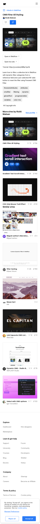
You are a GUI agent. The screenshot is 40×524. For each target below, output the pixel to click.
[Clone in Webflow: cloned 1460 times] (13, 22)
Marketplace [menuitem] (7, 432)
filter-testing (12, 269)
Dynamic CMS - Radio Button (17, 368)
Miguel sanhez (12, 238)
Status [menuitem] (23, 463)
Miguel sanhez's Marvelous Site (18, 236)
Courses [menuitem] (6, 453)
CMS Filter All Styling (11, 143)
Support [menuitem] (6, 443)
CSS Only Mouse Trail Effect (14, 204)
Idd (8, 304)
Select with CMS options (17, 401)
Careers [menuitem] (6, 481)
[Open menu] (36, 4)
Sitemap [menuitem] (24, 476)
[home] (4, 4)
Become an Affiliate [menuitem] (28, 481)
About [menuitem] (5, 476)
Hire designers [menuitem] (26, 427)
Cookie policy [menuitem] (26, 495)
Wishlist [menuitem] (23, 458)
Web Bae (10, 337)
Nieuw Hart (11, 302)
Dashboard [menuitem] (7, 427)
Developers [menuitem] (25, 453)
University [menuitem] (6, 448)
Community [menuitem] (25, 448)
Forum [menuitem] (23, 443)
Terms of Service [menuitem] (9, 495)
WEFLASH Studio (13, 371)
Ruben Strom (11, 271)
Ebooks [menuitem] (6, 463)
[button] (6, 22)
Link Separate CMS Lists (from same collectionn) (17, 335)
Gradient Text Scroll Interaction (14, 174)
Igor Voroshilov (12, 404)
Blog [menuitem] (4, 458)
